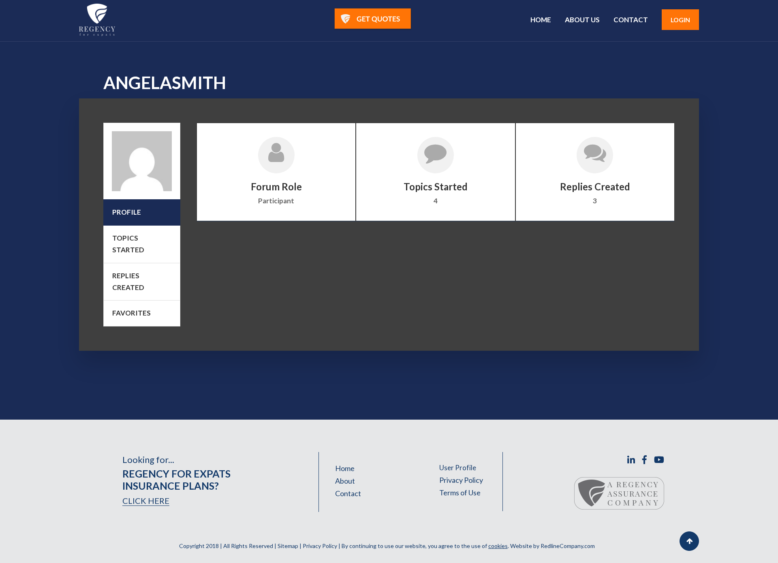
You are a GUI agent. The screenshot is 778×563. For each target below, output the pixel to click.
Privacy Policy (461, 480)
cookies (498, 545)
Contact (348, 493)
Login (680, 19)
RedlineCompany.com (568, 545)
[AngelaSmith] (142, 161)
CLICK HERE (145, 500)
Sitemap (288, 545)
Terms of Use (460, 492)
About (345, 480)
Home (345, 468)
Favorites (131, 313)
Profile (126, 212)
